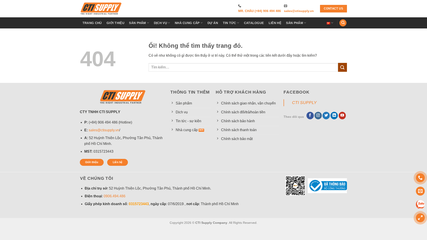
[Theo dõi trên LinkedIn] (334, 115)
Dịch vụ (160, 23)
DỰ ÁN (212, 23)
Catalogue (254, 23)
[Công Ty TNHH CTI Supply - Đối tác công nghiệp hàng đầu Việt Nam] (101, 8)
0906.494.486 (114, 196)
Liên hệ (275, 23)
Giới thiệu (115, 23)
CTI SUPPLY (304, 102)
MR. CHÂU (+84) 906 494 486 (259, 11)
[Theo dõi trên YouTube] (342, 115)
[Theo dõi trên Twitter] (326, 115)
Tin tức (229, 23)
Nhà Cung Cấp (187, 23)
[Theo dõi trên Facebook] (310, 115)
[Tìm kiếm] (342, 23)
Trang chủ (92, 23)
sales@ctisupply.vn (299, 11)
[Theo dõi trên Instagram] (318, 115)
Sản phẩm (137, 23)
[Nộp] (342, 67)
